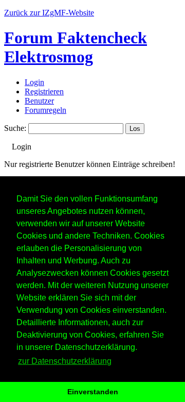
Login (34, 82)
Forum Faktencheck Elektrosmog (75, 47)
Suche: (15, 128)
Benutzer (39, 100)
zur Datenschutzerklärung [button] (65, 361)
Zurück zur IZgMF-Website (49, 12)
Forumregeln (45, 110)
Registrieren (44, 91)
